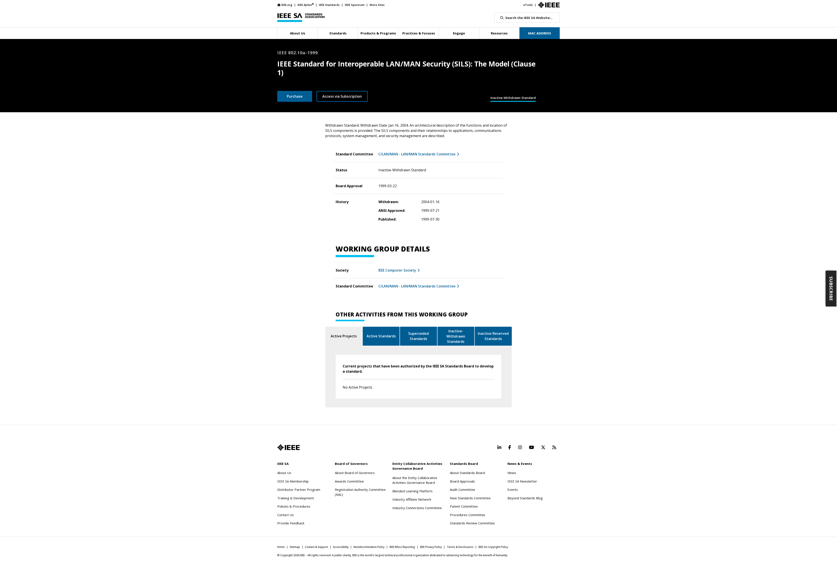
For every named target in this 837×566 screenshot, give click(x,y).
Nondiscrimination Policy (369, 547)
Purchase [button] (295, 96)
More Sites (377, 5)
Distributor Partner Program (298, 489)
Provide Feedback (290, 523)
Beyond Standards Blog (525, 498)
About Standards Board (467, 473)
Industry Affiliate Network (411, 499)
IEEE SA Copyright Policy (493, 547)
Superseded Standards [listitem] (418, 336)
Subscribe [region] (831, 288)
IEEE (306, 5)
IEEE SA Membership (293, 481)
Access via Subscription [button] (342, 96)
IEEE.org (286, 5)
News (511, 473)
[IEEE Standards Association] (301, 17)
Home (281, 547)
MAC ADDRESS (539, 33)
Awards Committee (349, 481)
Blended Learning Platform (412, 491)
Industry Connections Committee (417, 508)
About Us (284, 473)
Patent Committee (464, 506)
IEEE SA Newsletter (522, 481)
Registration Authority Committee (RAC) (360, 492)
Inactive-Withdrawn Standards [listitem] (455, 336)
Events (512, 489)
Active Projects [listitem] (344, 336)
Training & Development (295, 498)
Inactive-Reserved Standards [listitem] (493, 336)
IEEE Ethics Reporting (402, 547)
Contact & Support (316, 547)
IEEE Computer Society (397, 270)
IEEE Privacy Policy (431, 547)
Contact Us (285, 515)
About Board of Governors (355, 473)
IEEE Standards (329, 5)
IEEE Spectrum (354, 5)
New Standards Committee (470, 498)
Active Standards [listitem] (381, 336)
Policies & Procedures (293, 506)
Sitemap (295, 547)
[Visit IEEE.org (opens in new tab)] (288, 447)
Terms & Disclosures (460, 547)
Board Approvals (462, 481)
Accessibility (341, 547)
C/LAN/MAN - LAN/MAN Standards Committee (417, 154)
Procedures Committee (467, 515)
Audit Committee (462, 489)
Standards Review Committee (472, 523)
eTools (528, 5)
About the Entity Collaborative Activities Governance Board (414, 480)
